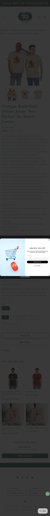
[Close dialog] (48, 240)
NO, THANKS (37, 265)
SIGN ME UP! (37, 261)
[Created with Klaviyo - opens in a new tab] (25, 276)
